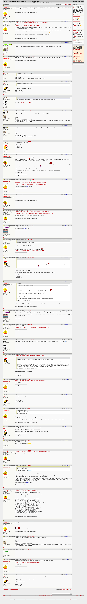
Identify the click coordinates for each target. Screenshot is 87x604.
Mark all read (10, 595)
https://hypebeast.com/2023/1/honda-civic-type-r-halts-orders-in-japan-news (29, 355)
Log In (82, 1)
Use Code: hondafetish (77, 61)
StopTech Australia (76, 56)
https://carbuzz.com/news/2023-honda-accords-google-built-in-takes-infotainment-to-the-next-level (34, 213)
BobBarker (75, 7)
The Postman (30, 559)
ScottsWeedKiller (76, 16)
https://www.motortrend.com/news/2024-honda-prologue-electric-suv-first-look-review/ (31, 22)
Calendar (47, 2)
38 (70, 4)
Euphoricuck (30, 310)
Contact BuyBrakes (77, 58)
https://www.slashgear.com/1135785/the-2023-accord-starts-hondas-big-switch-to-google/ (32, 211)
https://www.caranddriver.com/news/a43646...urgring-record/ (26, 490)
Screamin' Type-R (31, 21)
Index (12, 589)
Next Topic (16, 589)
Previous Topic (6, 589)
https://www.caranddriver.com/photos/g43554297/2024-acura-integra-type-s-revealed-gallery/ (33, 451)
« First (63, 4)
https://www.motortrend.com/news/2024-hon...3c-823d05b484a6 (27, 25)
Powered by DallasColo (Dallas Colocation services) (43, 595)
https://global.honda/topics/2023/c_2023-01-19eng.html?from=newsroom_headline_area (32, 327)
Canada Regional (13, 1)
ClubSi (4, 1)
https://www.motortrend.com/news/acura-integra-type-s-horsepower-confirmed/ (30, 380)
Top (3, 19)
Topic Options (5, 4)
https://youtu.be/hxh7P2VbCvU (27, 102)
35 (66, 4)
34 (65, 4)
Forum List (42, 2)
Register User (35, 2)
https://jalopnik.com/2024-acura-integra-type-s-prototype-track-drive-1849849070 (30, 182)
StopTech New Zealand (77, 53)
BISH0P (29, 110)
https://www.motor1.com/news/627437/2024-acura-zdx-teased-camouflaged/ (29, 250)
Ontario (18, 1)
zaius (4, 83)
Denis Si (4, 73)
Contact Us (77, 595)
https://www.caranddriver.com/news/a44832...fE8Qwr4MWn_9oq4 (27, 562)
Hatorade (29, 141)
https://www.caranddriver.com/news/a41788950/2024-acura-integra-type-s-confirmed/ (31, 184)
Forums (7, 1)
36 (68, 4)
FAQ (51, 2)
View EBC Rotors (76, 49)
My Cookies (5, 595)
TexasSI (74, 6)
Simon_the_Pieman (31, 56)
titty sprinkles (30, 239)
